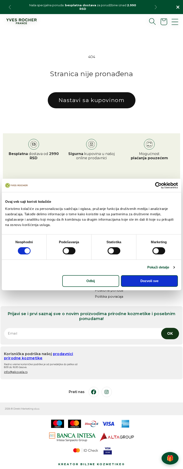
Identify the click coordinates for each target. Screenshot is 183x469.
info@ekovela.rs (15, 372)
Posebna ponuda (109, 290)
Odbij (90, 281)
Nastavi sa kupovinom (91, 100)
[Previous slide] (10, 7)
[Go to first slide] (156, 7)
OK (170, 333)
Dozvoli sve (149, 281)
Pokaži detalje (158, 267)
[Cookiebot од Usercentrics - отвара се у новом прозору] (158, 185)
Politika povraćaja (109, 297)
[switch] (69, 250)
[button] (149, 21)
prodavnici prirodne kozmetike (38, 356)
